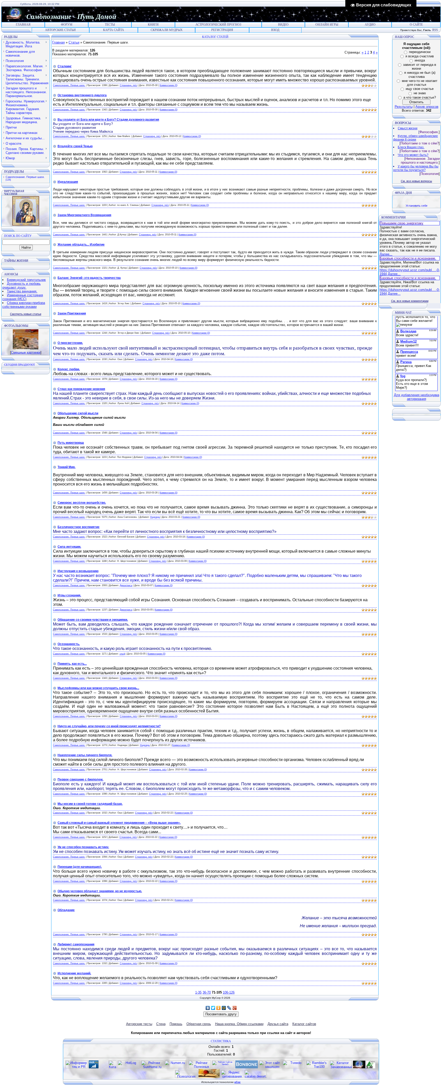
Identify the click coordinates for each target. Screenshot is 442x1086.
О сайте (416, 24)
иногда (420, 60)
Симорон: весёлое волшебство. (82, 502)
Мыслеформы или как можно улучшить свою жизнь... (98, 688)
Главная (23, 24)
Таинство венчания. (22, 291)
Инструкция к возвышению (78, 571)
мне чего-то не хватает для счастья (419, 83)
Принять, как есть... (72, 664)
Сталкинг (65, 66)
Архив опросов (426, 107)
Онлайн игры (326, 24)
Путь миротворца (71, 443)
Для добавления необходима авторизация (416, 397)
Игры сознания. (69, 595)
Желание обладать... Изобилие (81, 244)
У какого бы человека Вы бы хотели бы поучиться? (415, 168)
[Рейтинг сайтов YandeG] (223, 1068)
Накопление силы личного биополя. (85, 755)
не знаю (420, 93)
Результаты (404, 107)
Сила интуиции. (69, 547)
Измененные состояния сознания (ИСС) (22, 297)
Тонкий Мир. (66, 467)
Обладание (66, 910)
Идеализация (68, 182)
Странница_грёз (128, 85)
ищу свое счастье (420, 89)
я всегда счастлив (419, 56)
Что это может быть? (413, 155)
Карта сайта (113, 30)
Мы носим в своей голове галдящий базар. (90, 804)
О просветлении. (70, 343)
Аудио (370, 24)
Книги (153, 24)
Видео (283, 24)
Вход (275, 30)
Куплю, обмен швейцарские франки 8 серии (415, 137)
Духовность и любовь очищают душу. (21, 285)
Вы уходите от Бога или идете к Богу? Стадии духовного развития (108, 119)
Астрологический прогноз (218, 24)
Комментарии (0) (169, 85)
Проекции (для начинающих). (80, 867)
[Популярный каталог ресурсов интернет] (246, 1067)
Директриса (126, 585)
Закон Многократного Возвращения (84, 215)
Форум (66, 24)
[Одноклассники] (218, 1008)
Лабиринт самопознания (76, 944)
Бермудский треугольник (26, 280)
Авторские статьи (60, 30)
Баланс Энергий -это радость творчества (89, 278)
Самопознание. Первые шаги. (25, 176)
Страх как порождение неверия (81, 389)
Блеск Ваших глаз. (411, 147)
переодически (419, 52)
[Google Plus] (234, 1008)
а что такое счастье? (419, 97)
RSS (435, 30)
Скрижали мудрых (167, 30)
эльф (122, 653)
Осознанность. (69, 644)
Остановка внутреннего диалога (82, 95)
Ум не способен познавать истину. (83, 847)
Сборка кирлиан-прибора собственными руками (23, 305)
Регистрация (222, 30)
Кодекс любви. (69, 369)
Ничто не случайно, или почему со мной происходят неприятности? (109, 726)
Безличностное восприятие (79, 527)
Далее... (386, 254)
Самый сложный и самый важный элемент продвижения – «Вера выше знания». (119, 823)
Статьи (74, 42)
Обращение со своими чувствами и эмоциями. (93, 619)
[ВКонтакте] (208, 1008)
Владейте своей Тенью (75, 146)
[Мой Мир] (224, 1008)
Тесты (110, 24)
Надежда (155, 517)
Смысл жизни (407, 128)
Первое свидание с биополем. (80, 779)
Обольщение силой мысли (78, 413)
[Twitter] (213, 1008)
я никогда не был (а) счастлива (419, 75)
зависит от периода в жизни (419, 67)
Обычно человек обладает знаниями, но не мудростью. (100, 891)
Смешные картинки (25, 352)
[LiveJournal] (229, 1008)
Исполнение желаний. (74, 973)
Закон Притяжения (72, 313)
